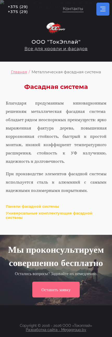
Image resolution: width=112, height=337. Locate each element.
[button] (73, 9)
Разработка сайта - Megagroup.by (56, 330)
